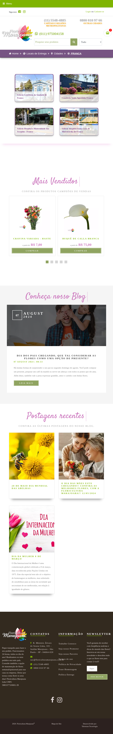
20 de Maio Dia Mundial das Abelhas (30, 487)
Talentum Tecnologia (90, 726)
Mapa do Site (56, 724)
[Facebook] (20, 11)
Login (88, 11)
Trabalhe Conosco (67, 644)
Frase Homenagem (68, 669)
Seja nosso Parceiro (68, 654)
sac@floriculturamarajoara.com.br (47, 660)
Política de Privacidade (70, 664)
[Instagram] (24, 11)
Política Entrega (66, 675)
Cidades (58, 53)
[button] (47, 262)
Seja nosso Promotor (69, 649)
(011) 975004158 (51, 34)
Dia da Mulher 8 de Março (26, 557)
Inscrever (97, 677)
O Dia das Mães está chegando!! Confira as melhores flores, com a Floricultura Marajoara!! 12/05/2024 (80, 488)
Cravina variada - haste (32, 239)
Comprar (32, 251)
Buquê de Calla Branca (80, 239)
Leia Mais (26, 383)
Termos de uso (66, 659)
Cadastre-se (99, 11)
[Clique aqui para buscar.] (73, 42)
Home (15, 53)
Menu (9, 3)
